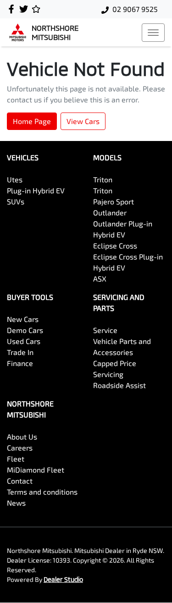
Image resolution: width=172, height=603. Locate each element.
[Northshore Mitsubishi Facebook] (13, 9)
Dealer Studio (63, 579)
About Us (22, 436)
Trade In (20, 352)
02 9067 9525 (135, 9)
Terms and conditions (42, 491)
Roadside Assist (119, 385)
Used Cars (23, 341)
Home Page (32, 121)
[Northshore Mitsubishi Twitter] (25, 9)
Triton (102, 179)
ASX (99, 278)
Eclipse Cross (115, 245)
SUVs (15, 201)
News (16, 502)
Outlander (110, 212)
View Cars (83, 121)
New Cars (23, 319)
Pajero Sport (113, 201)
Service (105, 330)
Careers (20, 447)
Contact (20, 480)
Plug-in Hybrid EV (36, 190)
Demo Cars (25, 330)
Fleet (15, 458)
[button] (153, 32)
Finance (20, 363)
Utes (14, 179)
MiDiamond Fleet (35, 469)
